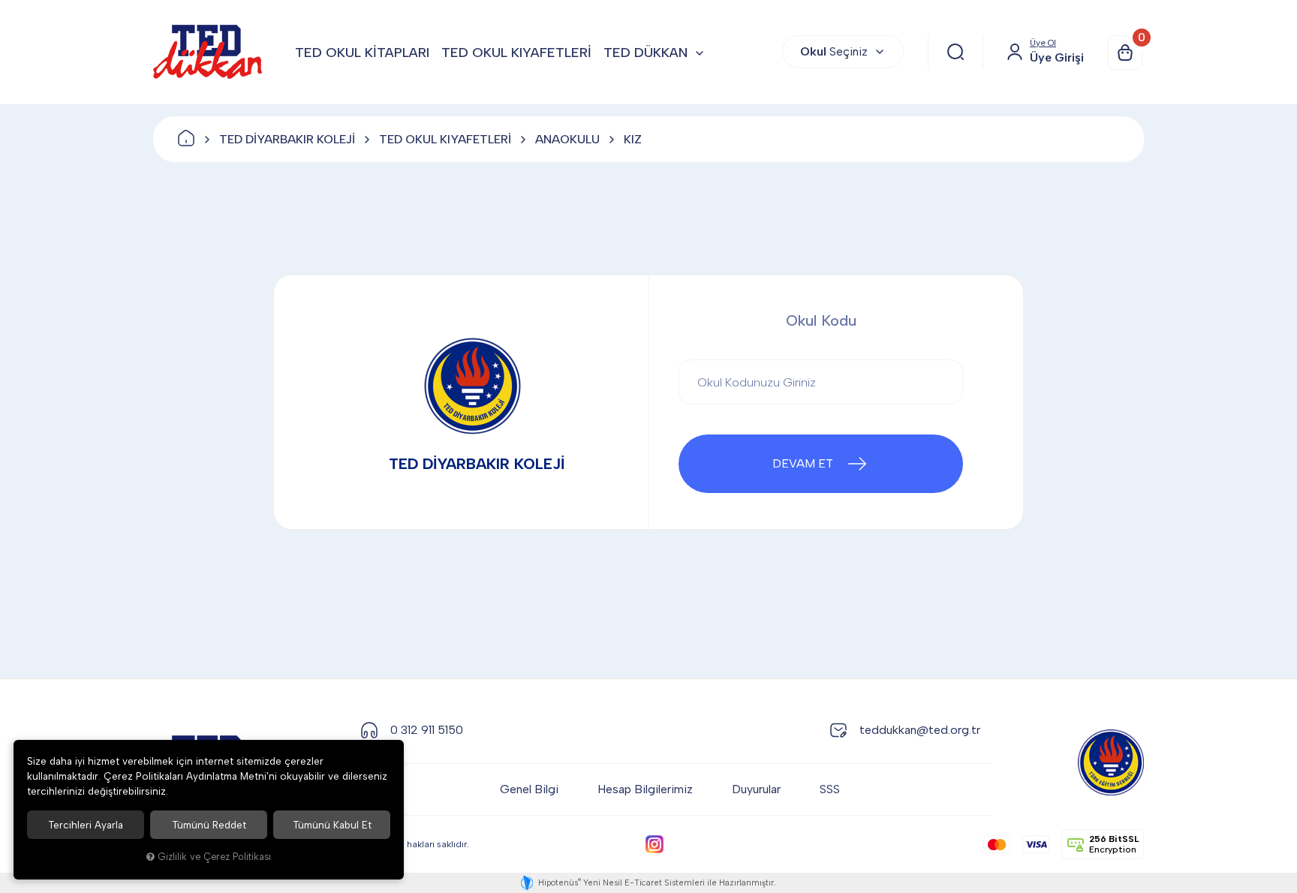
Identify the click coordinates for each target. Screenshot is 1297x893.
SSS (830, 789)
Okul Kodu (821, 320)
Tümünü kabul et (332, 825)
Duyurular (756, 789)
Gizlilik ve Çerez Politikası (214, 856)
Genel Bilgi (529, 789)
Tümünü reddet (209, 825)
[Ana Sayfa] (186, 139)
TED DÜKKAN (645, 52)
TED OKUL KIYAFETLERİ (516, 52)
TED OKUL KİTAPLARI (362, 52)
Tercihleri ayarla (85, 825)
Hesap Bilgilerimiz (645, 789)
